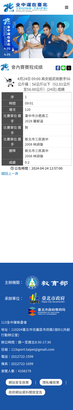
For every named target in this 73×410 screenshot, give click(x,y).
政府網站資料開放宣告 (25, 392)
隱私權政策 (50, 382)
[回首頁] (25, 4)
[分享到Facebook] (58, 67)
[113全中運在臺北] (36, 36)
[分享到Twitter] (68, 67)
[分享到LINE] (63, 67)
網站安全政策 (19, 382)
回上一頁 (11, 173)
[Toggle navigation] (67, 7)
